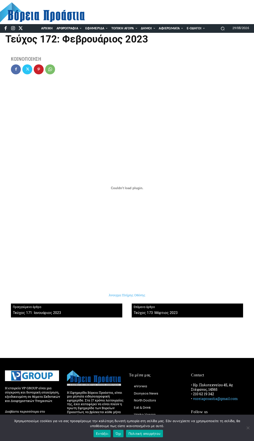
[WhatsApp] (50, 69)
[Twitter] (20, 28)
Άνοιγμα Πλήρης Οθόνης (127, 295)
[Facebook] (5, 28)
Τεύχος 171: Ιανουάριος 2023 (37, 312)
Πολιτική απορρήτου (144, 434)
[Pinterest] (39, 69)
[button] (222, 28)
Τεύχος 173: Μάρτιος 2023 (156, 312)
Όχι (118, 434)
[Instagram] (13, 28)
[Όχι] (247, 427)
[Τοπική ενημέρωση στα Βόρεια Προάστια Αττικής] (45, 12)
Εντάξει (102, 434)
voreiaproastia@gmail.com (215, 398)
